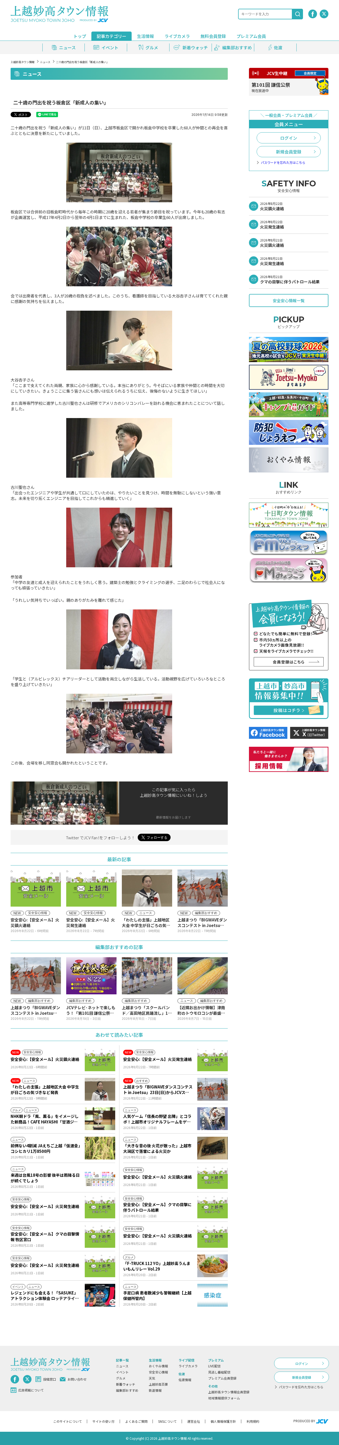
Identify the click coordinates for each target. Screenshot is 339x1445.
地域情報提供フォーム (224, 1398)
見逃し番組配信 (219, 1372)
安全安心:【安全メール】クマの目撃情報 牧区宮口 (45, 1236)
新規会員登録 (288, 151)
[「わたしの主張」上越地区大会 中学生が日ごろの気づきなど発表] (100, 1089)
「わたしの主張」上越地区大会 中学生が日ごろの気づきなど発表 (45, 1089)
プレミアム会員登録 (222, 1378)
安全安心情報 (158, 1372)
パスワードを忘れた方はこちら (283, 162)
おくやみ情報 (158, 1366)
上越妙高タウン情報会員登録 (228, 1392)
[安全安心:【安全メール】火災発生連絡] (212, 1059)
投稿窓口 (49, 1379)
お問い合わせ (77, 1379)
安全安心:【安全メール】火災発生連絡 (157, 1059)
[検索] (297, 14)
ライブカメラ (177, 36)
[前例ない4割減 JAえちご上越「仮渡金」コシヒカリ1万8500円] (100, 1148)
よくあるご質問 (136, 1421)
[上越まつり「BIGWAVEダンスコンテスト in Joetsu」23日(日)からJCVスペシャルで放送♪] (212, 1089)
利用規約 (253, 1421)
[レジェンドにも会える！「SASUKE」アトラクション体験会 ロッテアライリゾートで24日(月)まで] (100, 1295)
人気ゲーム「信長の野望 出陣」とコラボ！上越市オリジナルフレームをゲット (157, 1119)
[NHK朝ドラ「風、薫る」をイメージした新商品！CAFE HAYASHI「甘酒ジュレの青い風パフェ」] (100, 1118)
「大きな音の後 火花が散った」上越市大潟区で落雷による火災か (157, 1148)
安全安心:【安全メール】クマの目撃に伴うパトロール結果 (157, 1207)
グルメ (121, 1378)
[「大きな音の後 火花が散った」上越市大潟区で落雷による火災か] (212, 1148)
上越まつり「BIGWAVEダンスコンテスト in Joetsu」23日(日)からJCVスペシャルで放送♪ (158, 1089)
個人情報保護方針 (223, 1421)
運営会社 (193, 1421)
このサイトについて (67, 1421)
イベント (122, 1372)
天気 (152, 1378)
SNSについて (167, 1421)
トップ (79, 36)
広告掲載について (31, 1390)
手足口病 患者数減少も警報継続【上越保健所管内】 (157, 1295)
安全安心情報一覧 (289, 300)
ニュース (45, 62)
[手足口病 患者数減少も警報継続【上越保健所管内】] (212, 1295)
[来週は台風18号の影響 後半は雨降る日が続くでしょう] (100, 1177)
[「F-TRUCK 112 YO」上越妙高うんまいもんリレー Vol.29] (212, 1265)
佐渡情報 (185, 1379)
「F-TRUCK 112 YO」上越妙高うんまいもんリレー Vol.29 (156, 1266)
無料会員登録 (213, 36)
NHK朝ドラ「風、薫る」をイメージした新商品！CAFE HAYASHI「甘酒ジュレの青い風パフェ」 (45, 1119)
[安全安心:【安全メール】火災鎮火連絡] (100, 1059)
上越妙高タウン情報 (22, 62)
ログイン (288, 138)
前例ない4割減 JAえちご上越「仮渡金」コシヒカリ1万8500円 (45, 1148)
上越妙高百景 (158, 1384)
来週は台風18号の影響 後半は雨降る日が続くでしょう (45, 1177)
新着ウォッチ (125, 1384)
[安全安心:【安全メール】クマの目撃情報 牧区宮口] (100, 1236)
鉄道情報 (155, 1390)
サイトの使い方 (103, 1421)
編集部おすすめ (127, 1390)
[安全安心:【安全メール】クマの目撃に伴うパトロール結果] (212, 1207)
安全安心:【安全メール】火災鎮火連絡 (45, 1059)
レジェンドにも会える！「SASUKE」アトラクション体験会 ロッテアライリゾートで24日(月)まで (45, 1295)
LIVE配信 (214, 1366)
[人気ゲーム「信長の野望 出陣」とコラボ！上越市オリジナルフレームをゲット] (212, 1118)
